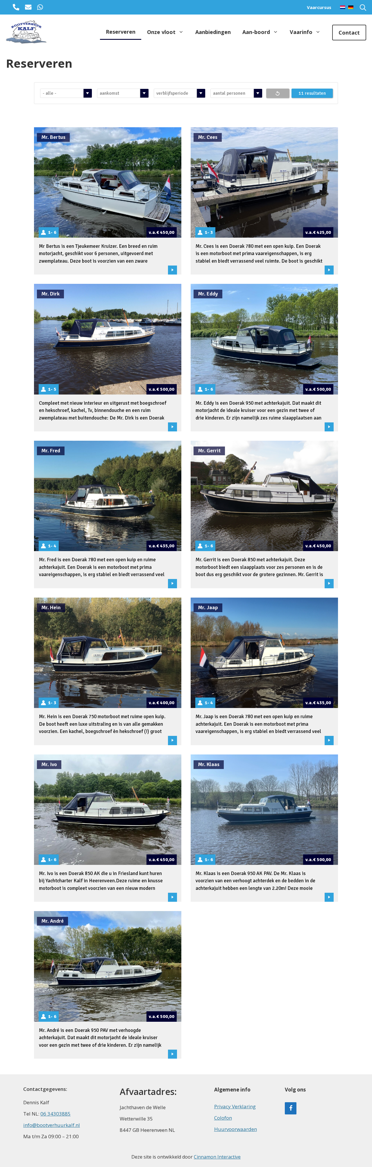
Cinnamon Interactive (217, 1157)
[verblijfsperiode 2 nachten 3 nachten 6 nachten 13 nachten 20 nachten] (179, 93)
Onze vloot (161, 31)
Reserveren (120, 31)
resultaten (315, 93)
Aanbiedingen (213, 31)
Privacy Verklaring (235, 1106)
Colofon (223, 1117)
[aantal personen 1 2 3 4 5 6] (235, 93)
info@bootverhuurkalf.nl (51, 1125)
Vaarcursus (319, 7)
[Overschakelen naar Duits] (349, 7)
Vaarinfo (301, 31)
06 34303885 (55, 1113)
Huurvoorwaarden (235, 1129)
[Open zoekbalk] (363, 7)
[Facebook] (290, 1108)
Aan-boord (256, 31)
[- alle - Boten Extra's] (65, 93)
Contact (349, 32)
